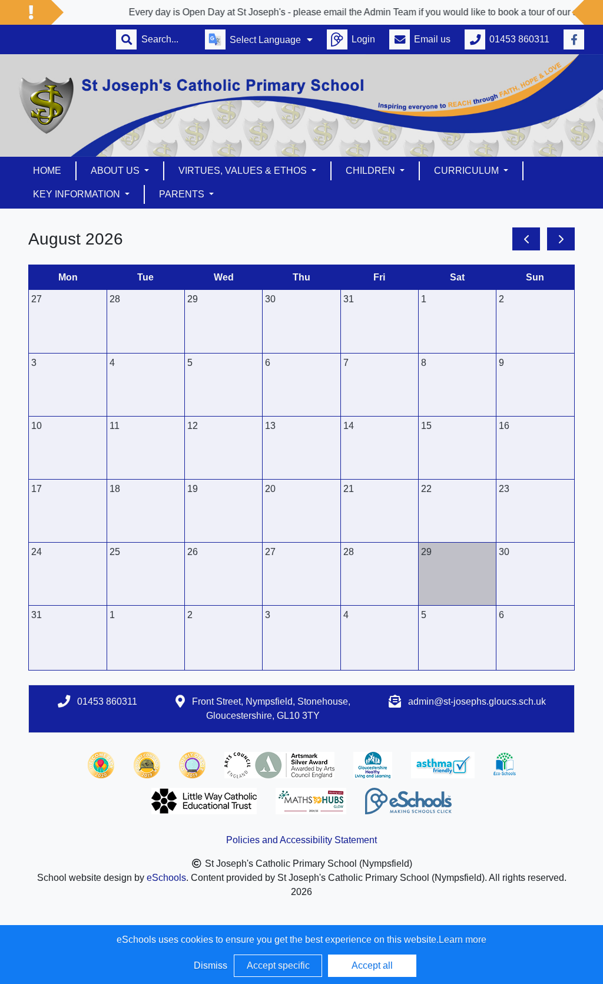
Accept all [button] (372, 965)
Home (47, 171)
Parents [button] (183, 194)
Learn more (462, 940)
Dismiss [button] (210, 965)
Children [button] (371, 171)
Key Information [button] (77, 194)
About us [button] (116, 171)
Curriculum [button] (467, 171)
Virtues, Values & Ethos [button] (243, 171)
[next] (561, 239)
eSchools (166, 878)
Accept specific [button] (278, 965)
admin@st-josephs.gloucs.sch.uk (477, 701)
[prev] (526, 239)
